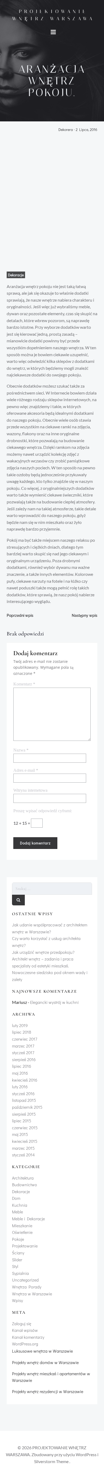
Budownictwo (24, 1184)
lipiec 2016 (21, 1066)
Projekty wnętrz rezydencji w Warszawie (47, 1391)
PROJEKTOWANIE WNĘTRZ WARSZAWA (53, 15)
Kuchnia (19, 1205)
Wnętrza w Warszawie (32, 1293)
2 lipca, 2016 (86, 130)
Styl (15, 1266)
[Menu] (53, 32)
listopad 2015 (24, 1100)
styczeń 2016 (23, 1093)
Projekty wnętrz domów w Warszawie (45, 1362)
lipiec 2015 (21, 1120)
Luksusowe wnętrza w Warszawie (42, 1351)
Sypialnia (20, 1273)
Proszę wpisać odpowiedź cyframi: (42, 810)
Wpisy (17, 1300)
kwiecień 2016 (24, 1080)
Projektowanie (25, 1246)
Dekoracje (16, 274)
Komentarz (24, 684)
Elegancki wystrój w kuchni (54, 1002)
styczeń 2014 (23, 1154)
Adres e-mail (25, 770)
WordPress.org (25, 1343)
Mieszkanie (22, 1225)
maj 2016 (20, 1073)
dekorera (65, 130)
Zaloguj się (21, 1323)
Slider (17, 1259)
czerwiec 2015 (25, 1127)
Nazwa (21, 750)
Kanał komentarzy (28, 1337)
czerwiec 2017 (24, 1039)
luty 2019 (20, 1025)
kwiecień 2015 (24, 1141)
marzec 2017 (23, 1046)
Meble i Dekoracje (28, 1218)
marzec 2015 (23, 1148)
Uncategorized (25, 1280)
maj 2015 (20, 1134)
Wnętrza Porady (26, 1287)
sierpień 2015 (24, 1114)
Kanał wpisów (25, 1330)
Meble (17, 1211)
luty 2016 (20, 1086)
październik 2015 (27, 1107)
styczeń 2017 (23, 1052)
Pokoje (18, 1239)
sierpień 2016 (24, 1059)
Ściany (18, 1252)
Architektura (23, 1178)
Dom (16, 1198)
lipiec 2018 (21, 1032)
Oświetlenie (22, 1232)
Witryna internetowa (30, 790)
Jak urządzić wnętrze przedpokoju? (43, 952)
